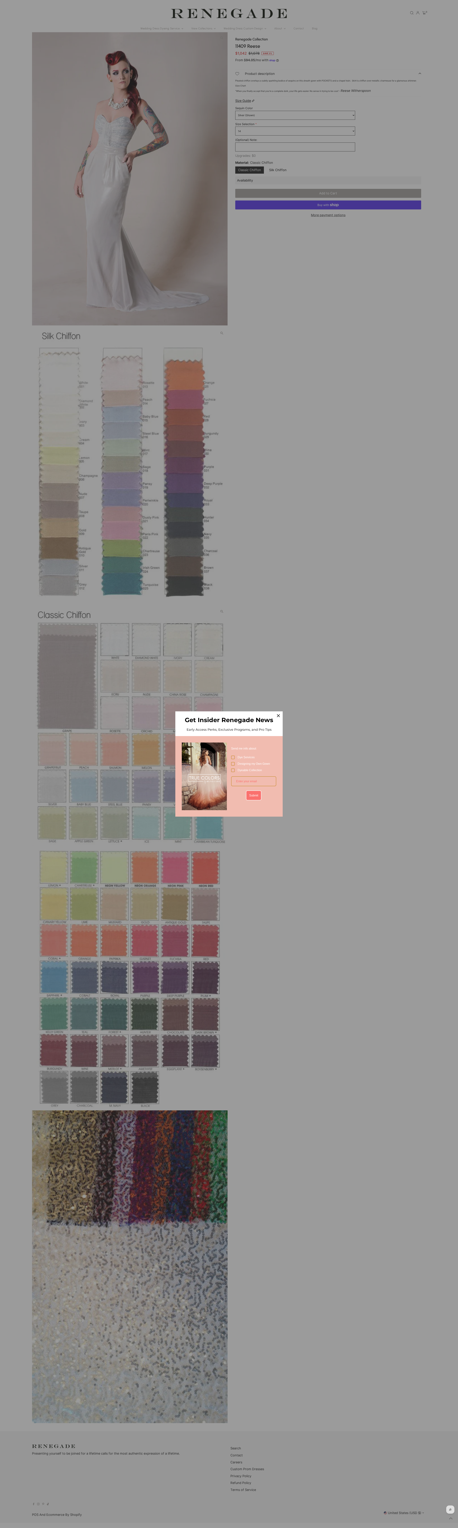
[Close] (278, 715)
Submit (253, 795)
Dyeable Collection (250, 770)
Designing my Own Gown (254, 763)
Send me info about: (244, 748)
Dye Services (246, 757)
